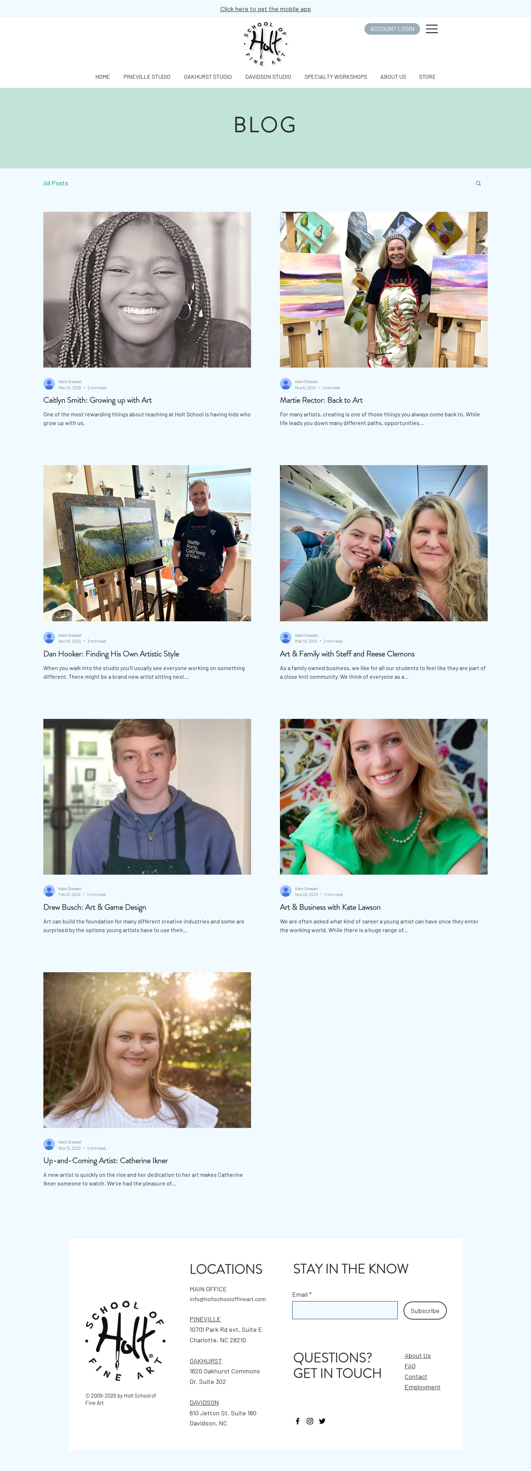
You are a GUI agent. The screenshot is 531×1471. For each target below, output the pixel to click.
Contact (416, 1376)
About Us (418, 1355)
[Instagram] (310, 1421)
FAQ (410, 1366)
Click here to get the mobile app (265, 9)
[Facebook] (297, 1421)
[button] (432, 29)
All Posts (55, 183)
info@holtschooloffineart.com (228, 1298)
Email (300, 1294)
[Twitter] (322, 1421)
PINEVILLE (205, 1319)
